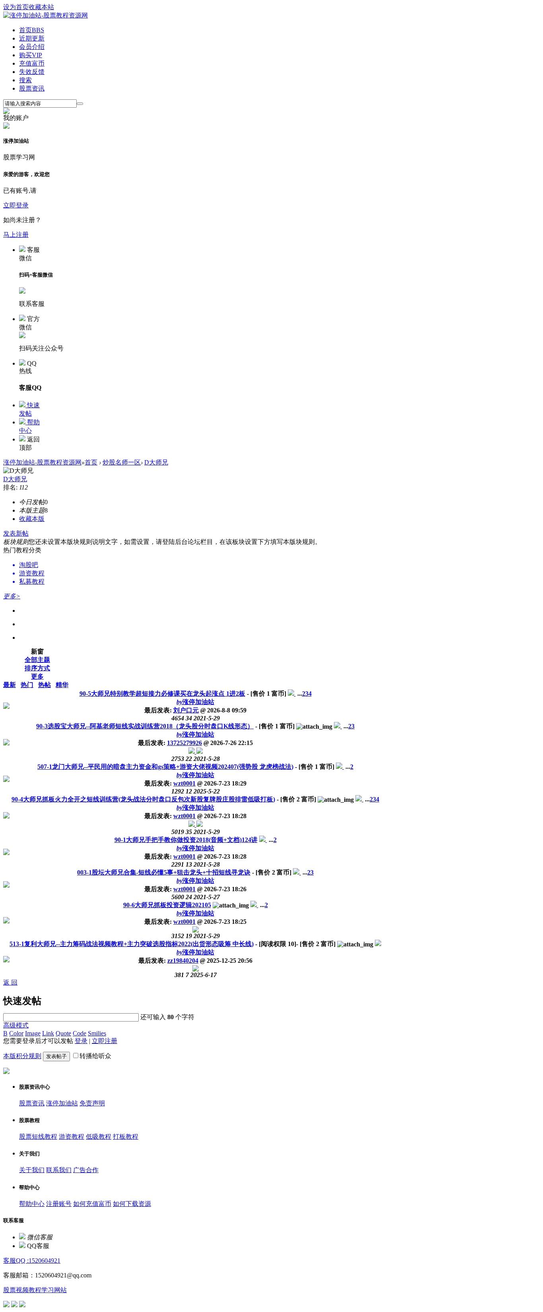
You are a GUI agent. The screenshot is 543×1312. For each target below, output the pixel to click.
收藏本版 (32, 518)
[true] (80, 104)
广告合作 (86, 1170)
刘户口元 (186, 710)
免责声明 (92, 1103)
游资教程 (71, 1136)
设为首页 (16, 7)
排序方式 (37, 668)
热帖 (44, 684)
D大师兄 (156, 462)
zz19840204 (182, 960)
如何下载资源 (132, 1203)
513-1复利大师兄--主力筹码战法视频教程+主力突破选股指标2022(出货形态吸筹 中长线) (132, 943)
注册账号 (59, 1203)
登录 (81, 1040)
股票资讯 (32, 88)
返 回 (10, 982)
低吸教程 (98, 1136)
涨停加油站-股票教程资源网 (42, 462)
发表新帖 (16, 533)
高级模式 (16, 1025)
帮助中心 (32, 1203)
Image (33, 1033)
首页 (31, 30)
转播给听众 (95, 1056)
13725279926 (184, 742)
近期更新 (32, 38)
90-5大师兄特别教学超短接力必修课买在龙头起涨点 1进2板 (162, 693)
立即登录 (16, 205)
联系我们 (59, 1170)
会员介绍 (32, 46)
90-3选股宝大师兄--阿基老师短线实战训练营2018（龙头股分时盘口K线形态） (145, 726)
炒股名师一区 (122, 462)
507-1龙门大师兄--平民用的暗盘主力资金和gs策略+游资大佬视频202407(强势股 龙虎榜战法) (165, 766)
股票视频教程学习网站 (35, 1290)
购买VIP (30, 55)
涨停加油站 (195, 702)
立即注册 (104, 1040)
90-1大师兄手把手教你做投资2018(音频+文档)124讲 (186, 839)
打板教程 (125, 1136)
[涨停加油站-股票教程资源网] (45, 15)
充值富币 (32, 63)
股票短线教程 (38, 1136)
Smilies (97, 1033)
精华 (62, 684)
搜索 (25, 80)
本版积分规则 (22, 1056)
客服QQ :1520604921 (31, 1260)
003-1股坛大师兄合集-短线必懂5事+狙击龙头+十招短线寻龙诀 (163, 872)
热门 (27, 684)
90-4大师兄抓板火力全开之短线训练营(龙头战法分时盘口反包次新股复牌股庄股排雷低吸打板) (143, 799)
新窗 (37, 651)
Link (48, 1033)
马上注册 (16, 234)
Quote (63, 1033)
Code (79, 1033)
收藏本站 (41, 7)
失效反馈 (32, 71)
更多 (37, 676)
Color (16, 1033)
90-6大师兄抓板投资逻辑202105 (167, 905)
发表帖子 (56, 1056)
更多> (11, 596)
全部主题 (37, 659)
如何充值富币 (92, 1203)
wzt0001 (184, 783)
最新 (9, 684)
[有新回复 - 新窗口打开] (292, 693)
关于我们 (32, 1170)
